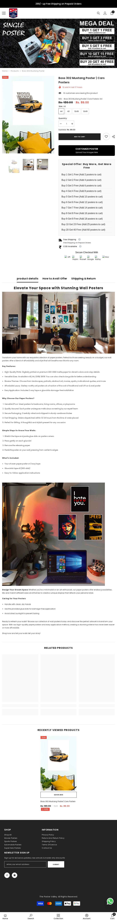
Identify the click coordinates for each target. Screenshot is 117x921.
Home (4, 71)
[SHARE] (112, 136)
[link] (106, 136)
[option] (28, 114)
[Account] (105, 13)
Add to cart (79, 137)
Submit (56, 864)
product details (27, 278)
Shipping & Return (83, 278)
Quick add (58, 795)
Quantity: (62, 118)
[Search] (98, 13)
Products (15, 71)
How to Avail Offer (55, 278)
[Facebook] (7, 875)
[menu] (4, 13)
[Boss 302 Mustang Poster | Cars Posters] (59, 763)
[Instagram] (14, 875)
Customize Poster (86, 150)
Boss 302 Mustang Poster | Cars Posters (58, 801)
